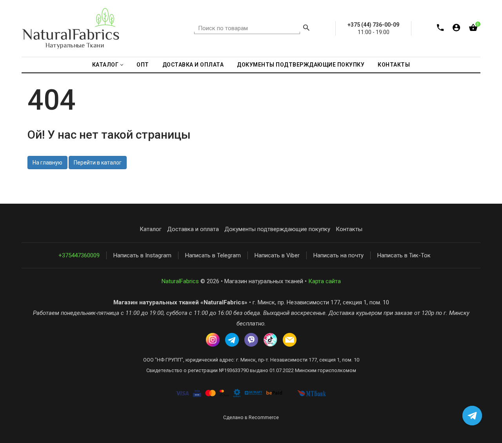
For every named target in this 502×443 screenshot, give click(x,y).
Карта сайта (324, 281)
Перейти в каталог (98, 162)
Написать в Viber (277, 255)
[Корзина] (473, 29)
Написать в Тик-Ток (404, 255)
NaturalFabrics (180, 281)
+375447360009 (79, 255)
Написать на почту (338, 255)
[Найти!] (306, 28)
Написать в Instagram (142, 255)
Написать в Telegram (213, 255)
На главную (47, 162)
